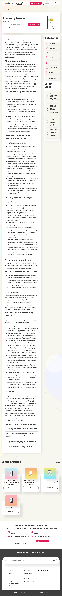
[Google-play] (11, 586)
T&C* (17, 27)
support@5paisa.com (29, 581)
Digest (10, 581)
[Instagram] (43, 570)
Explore (10, 573)
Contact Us (26, 578)
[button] (55, 3)
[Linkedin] (45, 570)
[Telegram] (41, 570)
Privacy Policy (27, 576)
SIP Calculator (27, 570)
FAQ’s (10, 578)
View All (57, 462)
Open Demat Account (36, 3)
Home (3, 10)
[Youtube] (47, 570)
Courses (11, 570)
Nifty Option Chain (28, 573)
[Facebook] (38, 570)
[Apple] (9, 586)
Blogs (6, 10)
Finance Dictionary (13, 576)
